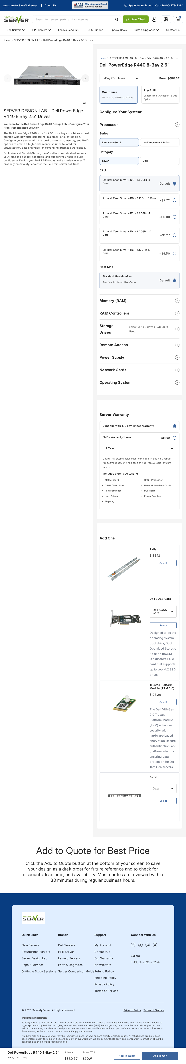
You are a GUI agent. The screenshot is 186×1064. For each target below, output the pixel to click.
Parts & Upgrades (70, 965)
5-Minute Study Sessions (39, 971)
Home (6, 40)
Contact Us (102, 952)
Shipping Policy (105, 978)
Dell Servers (66, 945)
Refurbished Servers (36, 952)
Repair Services (33, 965)
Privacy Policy (104, 984)
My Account (102, 945)
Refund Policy (104, 971)
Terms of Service (106, 991)
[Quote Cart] (166, 19)
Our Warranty (103, 958)
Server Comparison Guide (76, 971)
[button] (178, 19)
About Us (50, 5)
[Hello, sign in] (154, 19)
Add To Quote (127, 1055)
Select (163, 563)
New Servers (30, 945)
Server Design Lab (34, 958)
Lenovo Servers (69, 958)
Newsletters (102, 965)
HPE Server (66, 952)
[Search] (116, 19)
